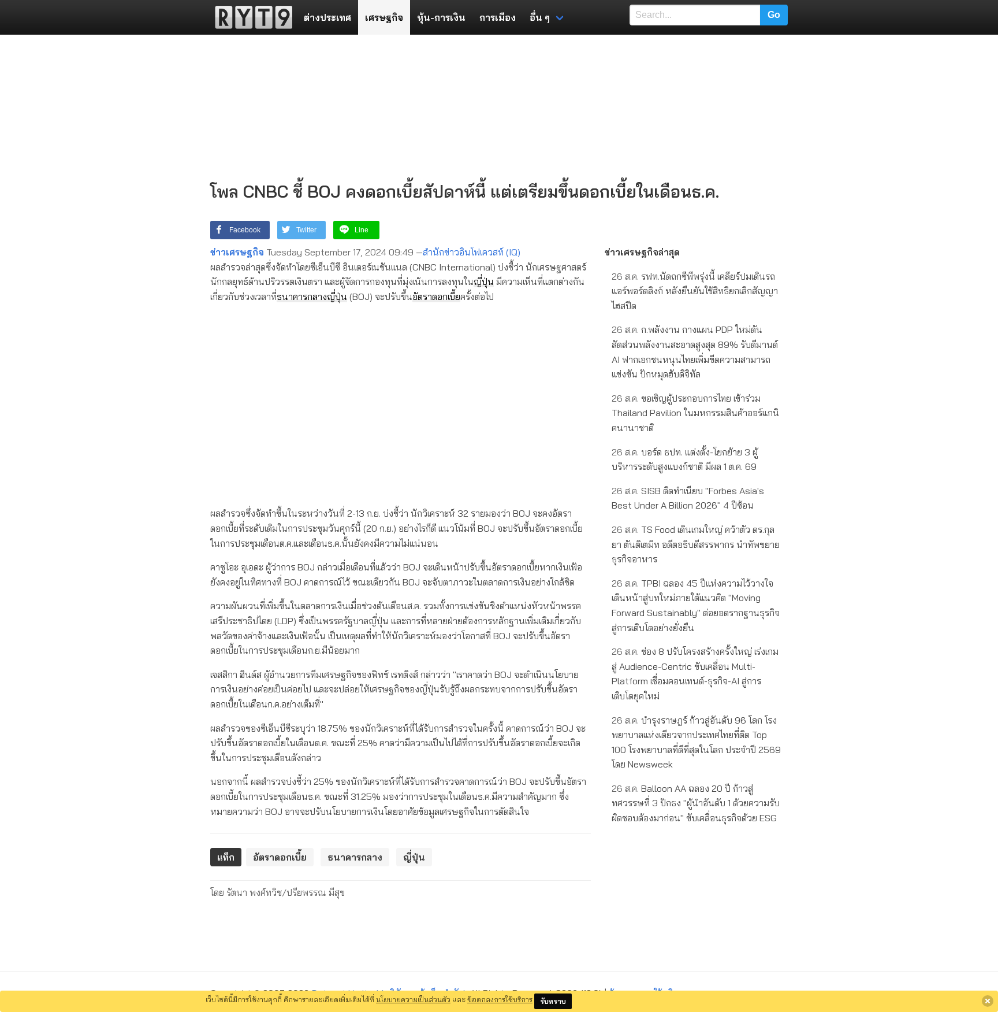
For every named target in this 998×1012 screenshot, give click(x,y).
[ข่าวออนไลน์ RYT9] (250, 17)
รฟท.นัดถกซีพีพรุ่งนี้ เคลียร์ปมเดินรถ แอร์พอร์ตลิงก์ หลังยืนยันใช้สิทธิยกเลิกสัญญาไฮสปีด (695, 291)
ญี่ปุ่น (484, 281)
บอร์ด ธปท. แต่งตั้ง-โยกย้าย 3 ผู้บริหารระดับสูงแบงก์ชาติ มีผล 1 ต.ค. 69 (685, 459)
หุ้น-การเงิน (441, 17)
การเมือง (497, 17)
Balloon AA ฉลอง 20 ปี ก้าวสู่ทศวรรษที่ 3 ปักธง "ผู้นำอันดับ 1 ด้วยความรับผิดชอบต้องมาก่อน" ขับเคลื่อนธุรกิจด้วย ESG (696, 803)
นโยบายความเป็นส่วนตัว (413, 999)
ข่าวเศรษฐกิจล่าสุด (642, 252)
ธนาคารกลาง (302, 296)
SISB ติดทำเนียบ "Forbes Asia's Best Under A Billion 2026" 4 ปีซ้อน (688, 498)
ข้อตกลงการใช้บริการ (499, 999)
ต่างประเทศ (327, 17)
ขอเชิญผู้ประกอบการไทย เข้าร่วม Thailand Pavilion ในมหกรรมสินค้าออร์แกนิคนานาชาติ (695, 412)
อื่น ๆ (540, 17)
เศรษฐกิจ (384, 17)
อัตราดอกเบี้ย (436, 296)
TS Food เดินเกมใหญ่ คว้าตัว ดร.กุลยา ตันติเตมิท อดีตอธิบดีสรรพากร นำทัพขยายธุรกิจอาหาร (696, 544)
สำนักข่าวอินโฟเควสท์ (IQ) (471, 252)
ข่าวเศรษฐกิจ (237, 252)
